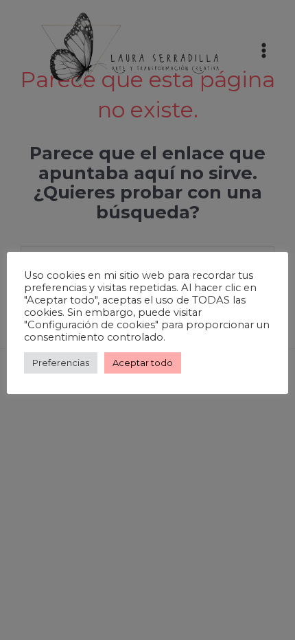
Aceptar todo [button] (143, 362)
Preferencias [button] (60, 362)
